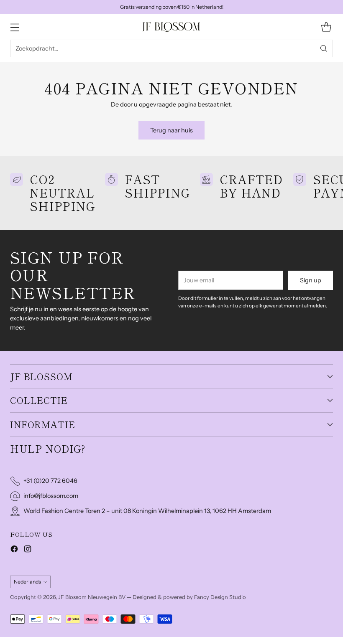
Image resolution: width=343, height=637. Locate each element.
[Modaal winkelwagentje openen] (326, 27)
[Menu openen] (14, 27)
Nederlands (27, 582)
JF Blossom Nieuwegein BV (91, 597)
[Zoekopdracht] (324, 48)
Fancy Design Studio (220, 597)
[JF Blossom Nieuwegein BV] (171, 27)
